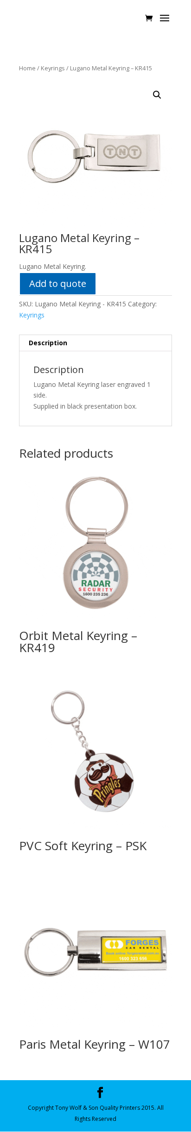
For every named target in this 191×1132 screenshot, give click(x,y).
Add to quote (57, 283)
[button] (157, 95)
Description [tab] (48, 342)
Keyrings (53, 68)
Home (27, 68)
